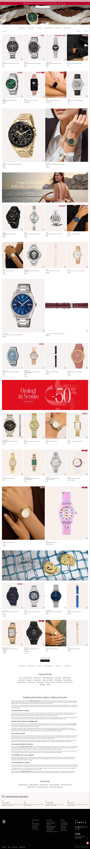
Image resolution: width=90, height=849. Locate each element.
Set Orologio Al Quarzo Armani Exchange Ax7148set (9, 442)
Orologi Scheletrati (69, 682)
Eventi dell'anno (63, 827)
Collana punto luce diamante (56, 786)
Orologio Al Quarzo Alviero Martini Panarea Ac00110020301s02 (32, 372)
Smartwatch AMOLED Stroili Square (73, 233)
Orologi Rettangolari (67, 680)
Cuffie (20, 677)
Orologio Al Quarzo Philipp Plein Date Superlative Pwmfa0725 (52, 479)
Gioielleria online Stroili (6, 13)
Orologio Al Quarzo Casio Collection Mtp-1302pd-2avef (12, 334)
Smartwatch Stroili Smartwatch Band (74, 63)
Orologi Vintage (21, 680)
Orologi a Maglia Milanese (48, 677)
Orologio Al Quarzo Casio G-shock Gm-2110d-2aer (10, 372)
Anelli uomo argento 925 (54, 784)
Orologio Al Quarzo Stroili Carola (8, 478)
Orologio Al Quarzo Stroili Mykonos (73, 478)
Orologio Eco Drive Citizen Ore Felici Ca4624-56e (10, 64)
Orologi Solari (58, 677)
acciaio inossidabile (72, 723)
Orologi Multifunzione (22, 682)
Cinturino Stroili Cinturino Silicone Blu (74, 611)
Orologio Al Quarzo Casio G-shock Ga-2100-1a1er (10, 612)
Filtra (85, 31)
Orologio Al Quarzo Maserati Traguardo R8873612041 (12, 164)
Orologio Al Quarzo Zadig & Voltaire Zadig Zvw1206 (53, 64)
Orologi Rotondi (59, 682)
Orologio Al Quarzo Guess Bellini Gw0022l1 (32, 233)
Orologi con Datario (66, 677)
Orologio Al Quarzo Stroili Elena (51, 648)
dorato (55, 717)
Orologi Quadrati (40, 682)
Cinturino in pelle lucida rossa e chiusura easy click (55, 333)
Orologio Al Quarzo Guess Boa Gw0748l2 (31, 441)
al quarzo (49, 729)
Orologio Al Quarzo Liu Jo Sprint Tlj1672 (74, 371)
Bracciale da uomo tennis (43, 786)
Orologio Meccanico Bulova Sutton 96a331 (32, 611)
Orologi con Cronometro (48, 680)
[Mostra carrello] (87, 7)
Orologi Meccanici (37, 677)
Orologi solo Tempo (27, 677)
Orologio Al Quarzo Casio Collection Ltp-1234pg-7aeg (9, 649)
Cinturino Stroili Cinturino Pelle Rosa (74, 648)
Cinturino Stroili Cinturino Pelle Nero (52, 371)
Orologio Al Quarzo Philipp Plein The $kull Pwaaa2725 (31, 271)
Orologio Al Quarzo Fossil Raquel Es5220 (74, 441)
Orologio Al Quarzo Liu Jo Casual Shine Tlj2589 (76, 270)
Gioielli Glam (42, 684)
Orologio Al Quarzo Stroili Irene (51, 441)
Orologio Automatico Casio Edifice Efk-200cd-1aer (32, 64)
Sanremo (48, 684)
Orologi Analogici (58, 680)
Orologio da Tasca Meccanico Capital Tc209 (54, 233)
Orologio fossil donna (23, 784)
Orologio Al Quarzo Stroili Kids (51, 542)
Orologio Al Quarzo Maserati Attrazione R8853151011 (9, 101)
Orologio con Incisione (50, 682)
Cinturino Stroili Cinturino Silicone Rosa (53, 270)
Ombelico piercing (44, 784)
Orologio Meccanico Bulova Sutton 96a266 (75, 100)
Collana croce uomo (31, 786)
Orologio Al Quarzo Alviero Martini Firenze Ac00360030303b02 (31, 479)
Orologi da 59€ (29, 680)
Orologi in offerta (31, 682)
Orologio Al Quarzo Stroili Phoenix (8, 270)
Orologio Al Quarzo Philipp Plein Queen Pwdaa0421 (55, 164)
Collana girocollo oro (33, 784)
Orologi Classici (37, 680)
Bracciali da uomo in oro (66, 784)
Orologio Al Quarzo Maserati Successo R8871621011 (9, 234)
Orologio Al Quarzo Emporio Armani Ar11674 (54, 611)
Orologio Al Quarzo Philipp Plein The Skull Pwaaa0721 (31, 649)
